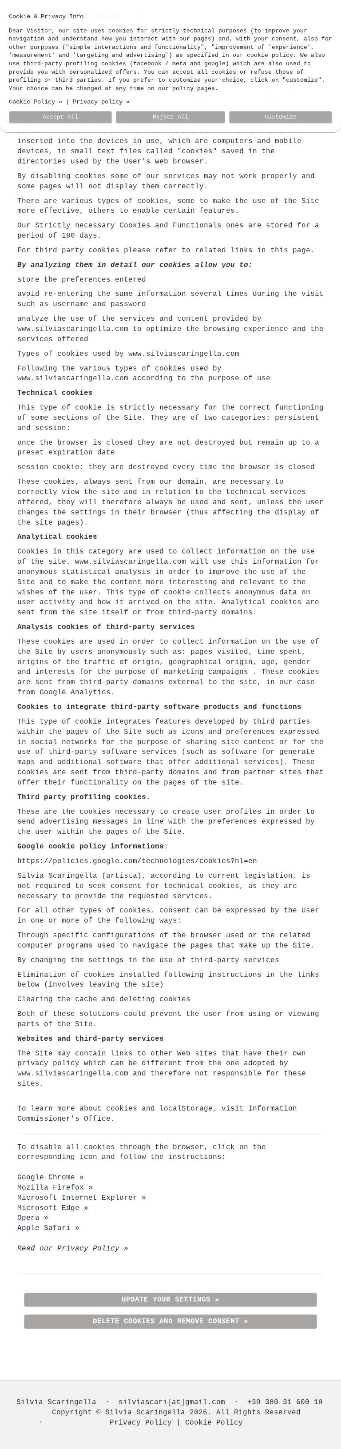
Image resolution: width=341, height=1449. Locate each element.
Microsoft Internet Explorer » (81, 1198)
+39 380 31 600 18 (285, 1402)
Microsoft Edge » (52, 1208)
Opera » (32, 1218)
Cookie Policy (214, 1423)
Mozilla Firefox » (55, 1188)
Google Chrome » (50, 1178)
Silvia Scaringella (56, 1402)
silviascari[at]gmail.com (172, 1402)
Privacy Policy (141, 1423)
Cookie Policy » (35, 101)
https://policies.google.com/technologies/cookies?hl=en (137, 861)
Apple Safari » (48, 1228)
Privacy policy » (101, 101)
